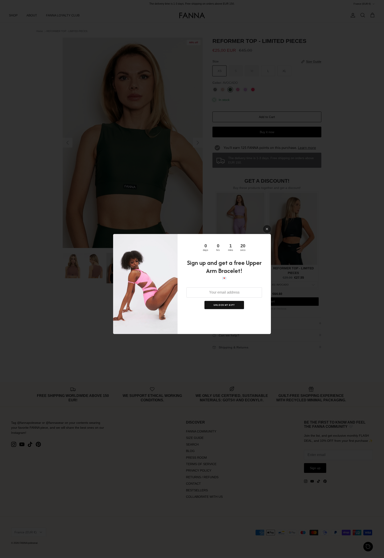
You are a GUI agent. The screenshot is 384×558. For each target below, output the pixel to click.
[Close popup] (267, 229)
